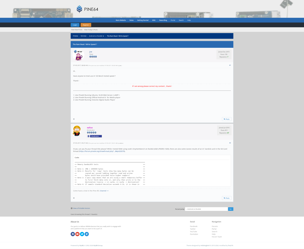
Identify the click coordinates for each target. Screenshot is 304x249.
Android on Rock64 (95, 36)
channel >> (104, 191)
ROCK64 (83, 36)
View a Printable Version (81, 208)
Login (75, 25)
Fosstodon (194, 234)
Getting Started (142, 20)
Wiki (153, 20)
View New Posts (76, 30)
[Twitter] (82, 234)
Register (86, 25)
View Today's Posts (91, 30)
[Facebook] (73, 234)
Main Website (121, 20)
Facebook (193, 226)
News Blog (163, 20)
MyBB (81, 245)
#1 (230, 65)
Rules (131, 20)
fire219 (230, 245)
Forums (215, 226)
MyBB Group (97, 245)
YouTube (193, 231)
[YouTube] (77, 234)
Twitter (193, 229)
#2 (230, 143)
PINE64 (75, 36)
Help (189, 20)
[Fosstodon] (87, 234)
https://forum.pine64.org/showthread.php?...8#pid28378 (101, 151)
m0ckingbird (205, 245)
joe (90, 51)
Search (181, 20)
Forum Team (217, 237)
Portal (173, 20)
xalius (121, 143)
